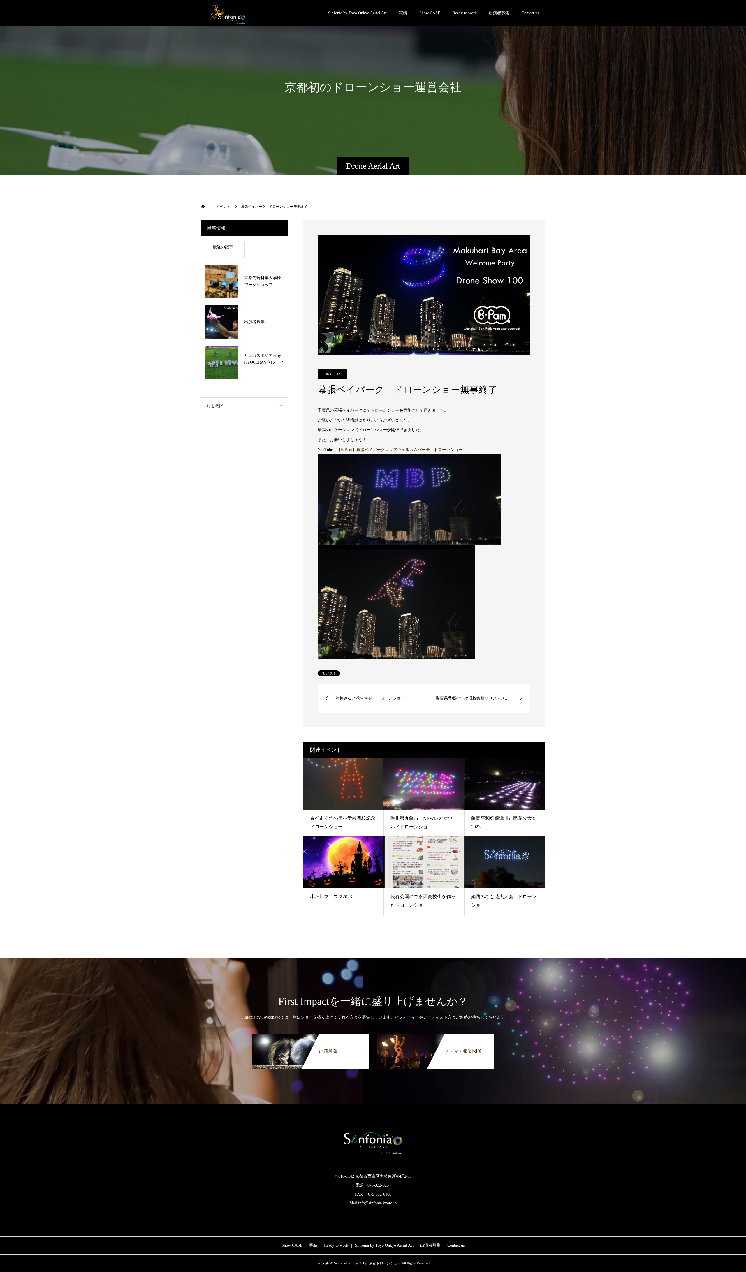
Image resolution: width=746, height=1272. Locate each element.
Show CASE (429, 13)
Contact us (530, 13)
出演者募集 (499, 13)
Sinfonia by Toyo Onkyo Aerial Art (357, 13)
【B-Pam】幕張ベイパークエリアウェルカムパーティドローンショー (399, 450)
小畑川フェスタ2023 (331, 896)
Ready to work (465, 13)
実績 (403, 13)
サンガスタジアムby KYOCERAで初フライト (264, 362)
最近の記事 (223, 247)
